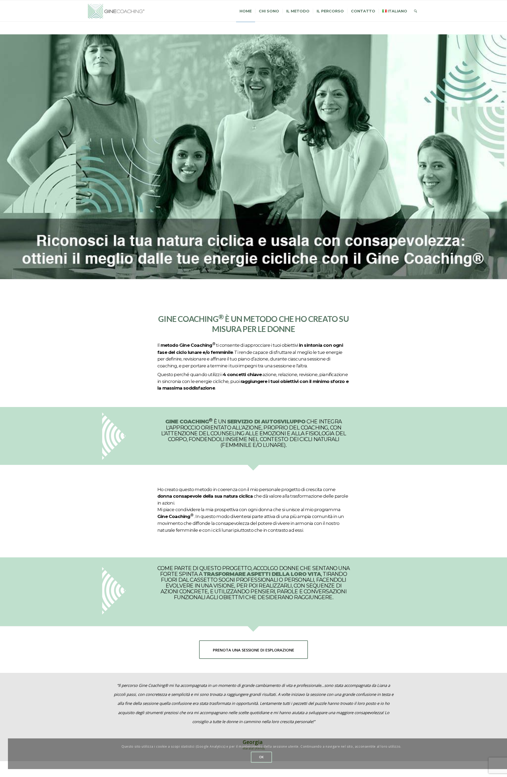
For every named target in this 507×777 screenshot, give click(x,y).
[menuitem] (245, 11)
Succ (408, 688)
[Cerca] (415, 11)
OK (261, 757)
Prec (98, 688)
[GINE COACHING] (118, 11)
